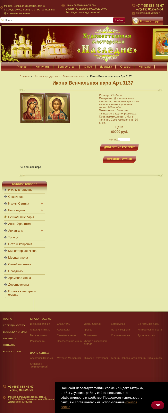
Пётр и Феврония (20, 244)
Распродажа (37, 341)
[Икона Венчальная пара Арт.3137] (45, 122)
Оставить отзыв (119, 159)
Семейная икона (19, 264)
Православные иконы (69, 341)
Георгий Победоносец (124, 358)
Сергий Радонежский (150, 358)
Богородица (16, 210)
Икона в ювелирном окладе (22, 293)
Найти (119, 20)
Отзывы (125, 66)
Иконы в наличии (20, 190)
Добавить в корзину (119, 147)
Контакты (145, 66)
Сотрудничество (14, 325)
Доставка (106, 66)
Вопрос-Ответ (12, 351)
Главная (21, 66)
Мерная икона (18, 257)
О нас (88, 66)
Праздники (15, 271)
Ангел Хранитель (20, 223)
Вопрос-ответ (67, 66)
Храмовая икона (19, 277)
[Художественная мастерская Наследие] (84, 43)
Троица (13, 237)
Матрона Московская (69, 358)
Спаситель (16, 196)
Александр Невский (41, 358)
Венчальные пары (21, 217)
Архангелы (16, 230)
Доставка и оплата (15, 332)
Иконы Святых (18, 203)
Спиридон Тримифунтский (39, 365)
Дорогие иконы (18, 284)
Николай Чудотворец (96, 358)
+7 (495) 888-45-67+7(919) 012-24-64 (150, 7)
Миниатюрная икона (22, 250)
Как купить (43, 66)
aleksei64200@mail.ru (148, 13)
